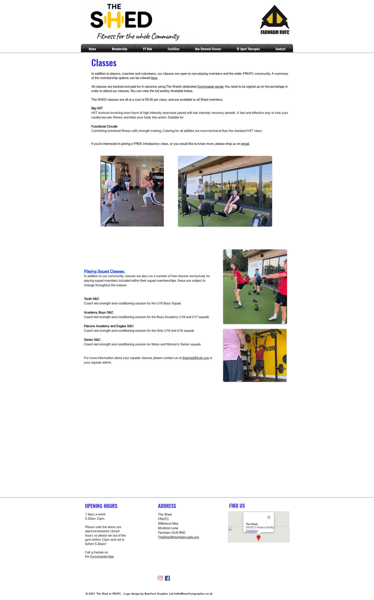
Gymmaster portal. (210, 86)
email (245, 144)
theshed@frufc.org (195, 358)
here (154, 78)
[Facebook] (167, 578)
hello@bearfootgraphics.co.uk (193, 593)
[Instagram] (160, 578)
